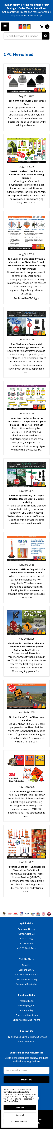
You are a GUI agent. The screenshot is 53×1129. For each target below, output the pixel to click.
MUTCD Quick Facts (26, 947)
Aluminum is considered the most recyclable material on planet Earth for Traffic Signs (27, 646)
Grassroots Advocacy (26, 979)
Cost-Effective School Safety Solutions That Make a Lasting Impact (26, 174)
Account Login (27, 1000)
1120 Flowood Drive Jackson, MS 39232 (26, 1036)
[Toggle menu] (5, 27)
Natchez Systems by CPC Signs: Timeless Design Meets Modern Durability (26, 499)
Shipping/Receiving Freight (26, 1019)
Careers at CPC (26, 969)
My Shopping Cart (26, 1005)
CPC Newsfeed (26, 943)
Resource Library (26, 929)
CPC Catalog (26, 938)
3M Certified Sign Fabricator (26, 791)
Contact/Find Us (26, 933)
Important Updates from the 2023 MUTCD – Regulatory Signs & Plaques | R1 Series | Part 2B (26, 421)
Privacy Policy (26, 1010)
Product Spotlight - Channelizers (26, 866)
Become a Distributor (26, 983)
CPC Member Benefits (26, 974)
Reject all (19, 1115)
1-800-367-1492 (26, 1041)
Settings (20, 1107)
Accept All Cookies (20, 1121)
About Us (26, 964)
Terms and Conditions (26, 1015)
